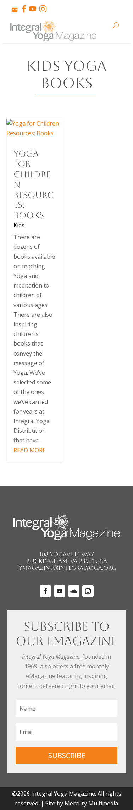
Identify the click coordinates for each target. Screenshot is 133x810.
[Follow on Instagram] (88, 591)
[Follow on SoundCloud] (73, 591)
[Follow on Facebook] (45, 591)
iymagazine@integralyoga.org (66, 567)
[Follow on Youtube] (59, 591)
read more (29, 450)
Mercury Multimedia (91, 803)
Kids (18, 225)
